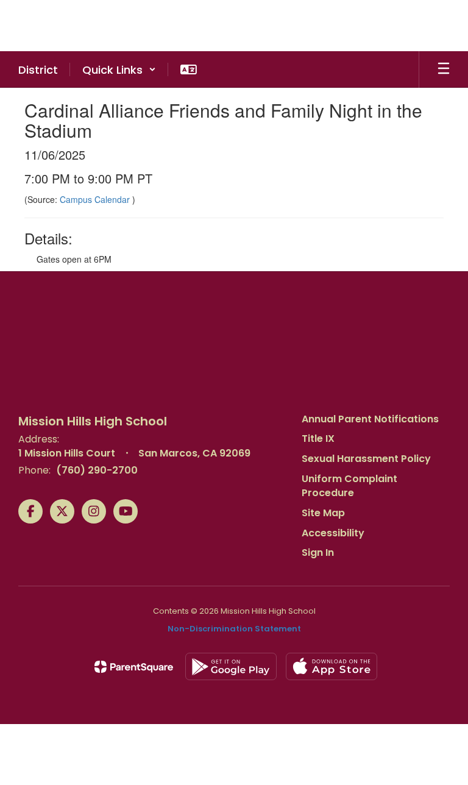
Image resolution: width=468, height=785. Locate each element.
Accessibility (333, 533)
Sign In (318, 552)
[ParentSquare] (133, 667)
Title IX (318, 439)
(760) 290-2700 (97, 470)
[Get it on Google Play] (231, 666)
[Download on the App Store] (331, 666)
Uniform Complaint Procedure (349, 486)
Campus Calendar (96, 199)
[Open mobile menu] (443, 69)
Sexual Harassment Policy (366, 459)
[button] (119, 69)
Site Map (323, 513)
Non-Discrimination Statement (234, 628)
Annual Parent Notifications (370, 419)
